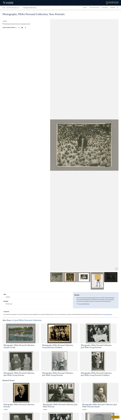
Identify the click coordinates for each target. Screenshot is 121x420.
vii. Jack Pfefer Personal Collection (27, 320)
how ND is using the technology (103, 301)
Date (5, 294)
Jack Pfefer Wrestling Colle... (13, 7)
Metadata (77, 295)
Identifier (6, 301)
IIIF (77, 297)
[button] (84, 145)
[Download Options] (25, 27)
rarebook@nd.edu (107, 314)
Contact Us (6, 311)
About (85, 7)
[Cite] (22, 27)
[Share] (19, 27)
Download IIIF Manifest (83, 304)
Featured (105, 7)
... (21, 7)
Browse (112, 7)
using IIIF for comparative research (85, 301)
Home (4, 7)
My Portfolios (94, 7)
